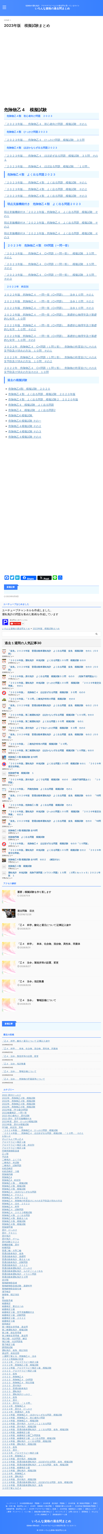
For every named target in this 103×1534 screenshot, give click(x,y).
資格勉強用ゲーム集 (60, 1514)
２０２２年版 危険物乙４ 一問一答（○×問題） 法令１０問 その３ (49, 308)
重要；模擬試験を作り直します (34, 892)
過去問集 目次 (25, 910)
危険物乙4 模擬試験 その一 (24, 420)
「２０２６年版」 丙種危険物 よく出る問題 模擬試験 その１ (40, 789)
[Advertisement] (51, 49)
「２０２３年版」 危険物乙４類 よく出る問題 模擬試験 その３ (45, 195)
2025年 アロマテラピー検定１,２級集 (42, 1509)
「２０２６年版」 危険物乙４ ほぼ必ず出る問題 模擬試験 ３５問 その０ (46, 692)
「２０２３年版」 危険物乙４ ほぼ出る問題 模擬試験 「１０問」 (47, 166)
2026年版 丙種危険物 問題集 (85, 1506)
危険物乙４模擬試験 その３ (24, 431)
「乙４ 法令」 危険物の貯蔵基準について (23, 1079)
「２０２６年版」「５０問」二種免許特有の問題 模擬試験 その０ (41, 698)
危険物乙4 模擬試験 (20, 415)
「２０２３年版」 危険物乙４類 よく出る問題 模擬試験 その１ (45, 182)
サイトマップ (60, 1512)
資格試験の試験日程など (43, 1512)
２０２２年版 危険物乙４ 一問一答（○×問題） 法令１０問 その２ (49, 301)
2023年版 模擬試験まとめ (46, 628)
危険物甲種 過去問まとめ (16, 1509)
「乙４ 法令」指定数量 (30, 981)
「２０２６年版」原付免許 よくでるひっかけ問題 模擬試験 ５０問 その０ (46, 728)
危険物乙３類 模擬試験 (20, 866)
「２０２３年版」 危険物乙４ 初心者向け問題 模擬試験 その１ (45, 124)
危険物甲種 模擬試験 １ (21, 773)
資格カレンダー (91, 1509)
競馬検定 (85, 1512)
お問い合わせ (73, 1512)
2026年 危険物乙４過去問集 (41, 1506)
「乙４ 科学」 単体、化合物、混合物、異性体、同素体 (48, 943)
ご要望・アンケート (13, 1512)
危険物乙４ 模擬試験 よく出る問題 (31, 404)
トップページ (11, 1503)
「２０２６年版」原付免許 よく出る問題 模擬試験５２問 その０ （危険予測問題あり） (54, 676)
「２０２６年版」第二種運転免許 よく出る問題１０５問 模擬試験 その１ (46, 721)
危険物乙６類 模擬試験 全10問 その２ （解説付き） (34, 859)
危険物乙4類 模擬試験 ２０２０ (29, 388)
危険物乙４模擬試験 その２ (24, 426)
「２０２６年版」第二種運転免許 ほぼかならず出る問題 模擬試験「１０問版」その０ (51, 750)
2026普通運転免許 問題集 (30, 1503)
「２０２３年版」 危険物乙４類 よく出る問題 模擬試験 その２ (45, 189)
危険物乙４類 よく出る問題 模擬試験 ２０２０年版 (41, 394)
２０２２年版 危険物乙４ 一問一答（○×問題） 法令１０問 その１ (49, 294)
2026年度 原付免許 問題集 (54, 1503)
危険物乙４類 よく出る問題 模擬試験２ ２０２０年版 (43, 399)
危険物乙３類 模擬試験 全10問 (23, 830)
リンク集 (27, 1512)
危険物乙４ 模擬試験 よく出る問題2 (32, 410)
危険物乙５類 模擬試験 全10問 (23, 757)
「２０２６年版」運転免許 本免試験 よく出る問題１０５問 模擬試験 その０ (48, 660)
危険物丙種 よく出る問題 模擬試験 (26, 837)
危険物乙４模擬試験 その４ (24, 436)
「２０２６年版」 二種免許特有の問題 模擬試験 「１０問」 (39, 744)
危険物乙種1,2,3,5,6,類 (63, 1506)
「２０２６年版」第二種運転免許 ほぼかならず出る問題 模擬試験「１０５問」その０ (51, 714)
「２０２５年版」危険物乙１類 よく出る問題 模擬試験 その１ (40, 805)
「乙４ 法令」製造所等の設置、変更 (37, 962)
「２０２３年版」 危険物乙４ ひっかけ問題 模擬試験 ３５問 (44, 139)
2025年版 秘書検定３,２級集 (71, 1509)
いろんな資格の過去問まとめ (52, 8)
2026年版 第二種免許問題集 (79, 1503)
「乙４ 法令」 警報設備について (36, 1000)
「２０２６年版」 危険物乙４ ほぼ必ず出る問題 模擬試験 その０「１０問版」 (49, 843)
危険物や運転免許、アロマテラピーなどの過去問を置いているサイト (51, 1526)
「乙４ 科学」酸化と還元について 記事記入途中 (44, 925)
